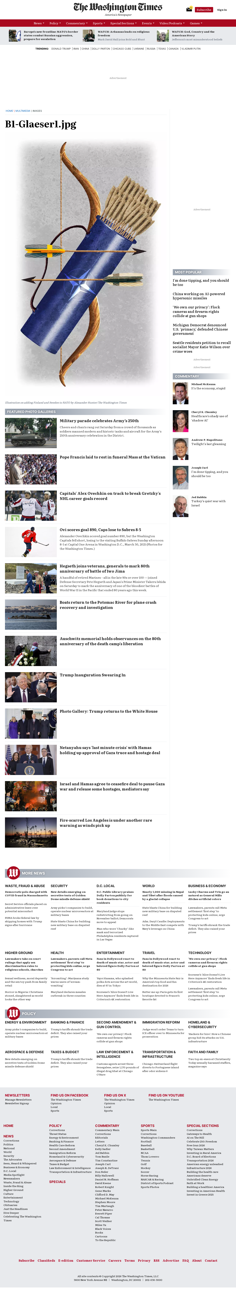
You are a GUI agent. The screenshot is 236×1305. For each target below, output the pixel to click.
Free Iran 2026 (196, 1145)
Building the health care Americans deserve (202, 1173)
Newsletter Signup (17, 1103)
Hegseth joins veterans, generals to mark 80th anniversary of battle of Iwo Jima (105, 568)
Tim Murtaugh (104, 1206)
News (38, 23)
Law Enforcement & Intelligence (70, 1168)
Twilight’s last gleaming (208, 444)
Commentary (75, 23)
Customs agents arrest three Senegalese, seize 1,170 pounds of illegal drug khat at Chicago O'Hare (118, 1069)
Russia (151, 48)
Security (59, 886)
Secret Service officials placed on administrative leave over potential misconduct (26, 907)
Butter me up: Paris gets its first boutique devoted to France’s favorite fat (162, 995)
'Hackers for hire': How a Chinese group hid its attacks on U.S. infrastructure (209, 1037)
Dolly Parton (101, 48)
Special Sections (122, 23)
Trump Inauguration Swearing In (93, 674)
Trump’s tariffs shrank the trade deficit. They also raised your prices (209, 928)
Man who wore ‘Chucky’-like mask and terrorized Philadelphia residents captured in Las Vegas (117, 934)
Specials (57, 1182)
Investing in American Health (206, 1191)
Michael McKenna (203, 384)
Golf (143, 1164)
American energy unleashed (205, 1164)
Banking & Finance (67, 1022)
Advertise (171, 1260)
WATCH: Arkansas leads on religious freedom (124, 33)
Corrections (11, 1140)
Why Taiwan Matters (200, 1149)
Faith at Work (195, 1183)
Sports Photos (150, 1187)
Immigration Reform (161, 1022)
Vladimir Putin (191, 48)
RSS (156, 1260)
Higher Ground (19, 953)
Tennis (145, 1160)
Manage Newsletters (18, 1099)
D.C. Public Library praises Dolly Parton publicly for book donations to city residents (115, 897)
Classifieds (46, 1260)
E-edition (65, 1260)
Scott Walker (103, 1221)
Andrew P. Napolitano (207, 440)
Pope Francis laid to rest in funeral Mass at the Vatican (113, 457)
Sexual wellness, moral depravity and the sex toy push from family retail (26, 981)
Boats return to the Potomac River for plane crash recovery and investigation (108, 604)
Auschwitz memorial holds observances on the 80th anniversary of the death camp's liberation (110, 641)
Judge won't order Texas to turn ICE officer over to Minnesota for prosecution (163, 1032)
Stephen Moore (105, 1202)
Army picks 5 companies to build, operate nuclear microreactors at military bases (72, 911)
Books (99, 1232)
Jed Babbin (198, 497)
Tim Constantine (106, 1160)
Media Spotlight (14, 1175)
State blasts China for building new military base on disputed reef (70, 924)
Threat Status (57, 1134)
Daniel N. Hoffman (107, 1179)
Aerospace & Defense (24, 1052)
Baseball (146, 1145)
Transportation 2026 (200, 1160)
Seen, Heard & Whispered (20, 1163)
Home (9, 110)
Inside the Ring (13, 1186)
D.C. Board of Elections (201, 1156)
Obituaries (10, 1205)
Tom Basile (102, 1156)
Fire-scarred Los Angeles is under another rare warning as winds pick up (106, 822)
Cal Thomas (102, 1217)
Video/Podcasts (170, 23)
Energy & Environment (26, 1022)
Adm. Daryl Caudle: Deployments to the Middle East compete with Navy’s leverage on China (163, 924)
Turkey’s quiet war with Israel (208, 503)
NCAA (144, 1153)
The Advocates (13, 1159)
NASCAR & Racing (152, 1179)
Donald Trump (61, 48)
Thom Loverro (150, 1156)
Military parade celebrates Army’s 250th (99, 420)
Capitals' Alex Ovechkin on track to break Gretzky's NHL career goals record (110, 495)
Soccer (145, 1172)
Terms (129, 1260)
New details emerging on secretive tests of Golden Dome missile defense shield (70, 895)
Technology (199, 953)
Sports (98, 23)
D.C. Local (106, 886)
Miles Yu (100, 1225)
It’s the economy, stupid (208, 388)
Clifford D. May (104, 1194)
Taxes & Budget (65, 1052)
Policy (54, 23)
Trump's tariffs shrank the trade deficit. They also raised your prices (72, 1032)
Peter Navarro (104, 1210)
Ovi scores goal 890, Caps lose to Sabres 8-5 (100, 529)
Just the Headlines (16, 1209)
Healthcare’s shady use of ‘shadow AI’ (209, 418)
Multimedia (22, 110)
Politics (8, 1144)
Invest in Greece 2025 (200, 1194)
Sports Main (149, 1130)
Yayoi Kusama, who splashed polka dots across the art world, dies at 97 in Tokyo (117, 981)
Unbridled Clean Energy (202, 1179)
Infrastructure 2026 (199, 1168)
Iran (76, 48)
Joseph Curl (199, 467)
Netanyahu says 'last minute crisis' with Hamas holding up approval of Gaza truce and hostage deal (110, 750)
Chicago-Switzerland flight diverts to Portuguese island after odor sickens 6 (160, 1067)
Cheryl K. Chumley (204, 412)
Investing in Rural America (204, 1153)
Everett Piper (103, 1213)
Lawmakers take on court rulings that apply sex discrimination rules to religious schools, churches (24, 964)
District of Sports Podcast (157, 1183)
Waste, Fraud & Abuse (25, 886)
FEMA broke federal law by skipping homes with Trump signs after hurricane (23, 921)
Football (146, 1141)
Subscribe (204, 9)
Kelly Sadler (103, 1149)
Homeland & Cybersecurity (66, 1156)
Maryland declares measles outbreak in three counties (68, 993)
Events (147, 23)
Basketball (148, 1149)
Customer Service (91, 1260)
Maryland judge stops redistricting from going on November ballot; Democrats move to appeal (115, 916)
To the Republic (105, 1240)
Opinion (56, 1103)
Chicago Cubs (122, 48)
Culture (8, 1193)
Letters (100, 1141)
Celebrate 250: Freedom (202, 1141)
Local (54, 1107)
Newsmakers (12, 1178)
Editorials (101, 1137)
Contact (211, 1260)
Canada (174, 48)
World (148, 886)
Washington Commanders (158, 1137)
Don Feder (101, 1172)
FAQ (185, 1260)
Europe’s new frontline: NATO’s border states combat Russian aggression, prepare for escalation (51, 35)
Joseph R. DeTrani (107, 1168)
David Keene (103, 1183)
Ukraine (139, 48)
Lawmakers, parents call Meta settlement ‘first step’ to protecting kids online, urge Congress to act (207, 913)
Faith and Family (203, 1052)
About (197, 1260)
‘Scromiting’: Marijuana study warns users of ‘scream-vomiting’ (70, 981)
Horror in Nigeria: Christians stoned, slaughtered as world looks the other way (24, 995)
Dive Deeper (11, 1212)
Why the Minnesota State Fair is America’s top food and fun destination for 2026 (162, 981)
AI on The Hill (195, 1137)
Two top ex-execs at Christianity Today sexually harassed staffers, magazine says (209, 1062)
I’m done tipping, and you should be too (209, 473)
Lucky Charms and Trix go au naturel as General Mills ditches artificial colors (208, 895)
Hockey (145, 1168)
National (9, 1148)
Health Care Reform (62, 1145)
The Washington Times (66, 1099)
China (85, 48)
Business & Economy (207, 886)
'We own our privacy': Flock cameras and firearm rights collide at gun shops (114, 1037)
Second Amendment (62, 1149)
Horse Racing (149, 1175)
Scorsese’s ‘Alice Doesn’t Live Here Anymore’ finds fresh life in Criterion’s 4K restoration (117, 995)
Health (57, 953)
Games (195, 23)
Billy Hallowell (104, 1175)
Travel (148, 953)
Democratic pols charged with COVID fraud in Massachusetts (26, 893)
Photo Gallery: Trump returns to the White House (109, 711)
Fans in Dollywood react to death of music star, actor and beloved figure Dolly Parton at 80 (118, 964)
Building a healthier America (205, 1187)
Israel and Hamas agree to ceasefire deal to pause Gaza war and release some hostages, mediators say (112, 786)
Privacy (144, 1260)
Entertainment (111, 953)
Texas (162, 48)
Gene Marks (103, 1191)
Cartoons (101, 1236)
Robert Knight (104, 1187)
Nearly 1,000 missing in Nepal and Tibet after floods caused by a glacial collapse (163, 895)
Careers (114, 1260)
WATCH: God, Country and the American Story (193, 33)
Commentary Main (107, 1130)
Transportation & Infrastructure (70, 1172)
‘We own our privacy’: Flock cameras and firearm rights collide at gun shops (207, 962)
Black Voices (103, 1229)
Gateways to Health (199, 1134)
